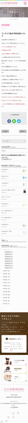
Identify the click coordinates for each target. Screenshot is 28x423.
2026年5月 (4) (9, 258)
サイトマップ (13, 401)
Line (14, 121)
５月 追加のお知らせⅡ (7, 210)
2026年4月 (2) (9, 260)
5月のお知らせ (4, 224)
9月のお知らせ (4, 169)
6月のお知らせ (4, 203)
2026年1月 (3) (9, 267)
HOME (11, 19)
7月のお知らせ (4, 183)
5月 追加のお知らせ (6, 217)
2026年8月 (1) (9, 251)
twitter (19, 121)
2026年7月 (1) (9, 254)
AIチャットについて (6, 196)
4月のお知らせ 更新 (6, 231)
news (4, 25)
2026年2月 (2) (9, 265)
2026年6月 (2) (9, 256)
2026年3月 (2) (9, 263)
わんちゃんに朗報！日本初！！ (8, 190)
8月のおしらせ (4, 176)
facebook (9, 121)
